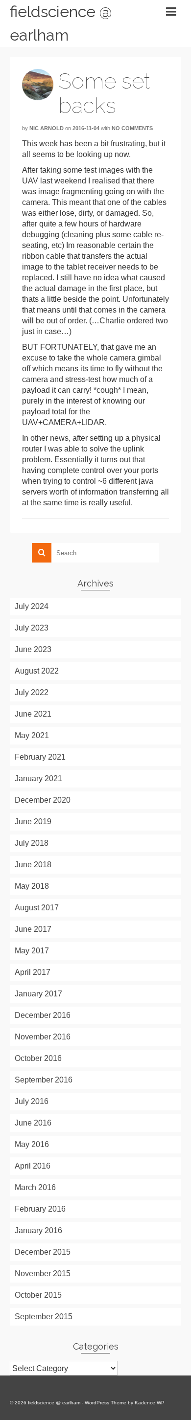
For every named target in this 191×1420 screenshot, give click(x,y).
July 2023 (31, 628)
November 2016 (43, 1037)
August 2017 (37, 907)
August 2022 (37, 671)
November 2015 (43, 1273)
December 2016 (43, 1015)
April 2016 (32, 1166)
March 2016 (35, 1187)
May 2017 (32, 951)
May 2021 (32, 735)
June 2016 (33, 1123)
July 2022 (31, 692)
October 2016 (38, 1058)
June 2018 (33, 864)
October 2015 (38, 1295)
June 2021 (33, 714)
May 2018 (32, 886)
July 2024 (31, 606)
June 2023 (33, 649)
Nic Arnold (46, 128)
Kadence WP (150, 1402)
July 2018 (31, 843)
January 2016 (38, 1230)
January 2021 (38, 778)
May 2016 (32, 1144)
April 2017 (32, 972)
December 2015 (43, 1252)
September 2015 (43, 1316)
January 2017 (38, 994)
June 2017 (33, 929)
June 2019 (33, 821)
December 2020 (43, 800)
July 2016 (31, 1101)
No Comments (132, 128)
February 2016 (40, 1209)
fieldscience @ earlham (61, 23)
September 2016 (43, 1080)
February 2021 (40, 757)
